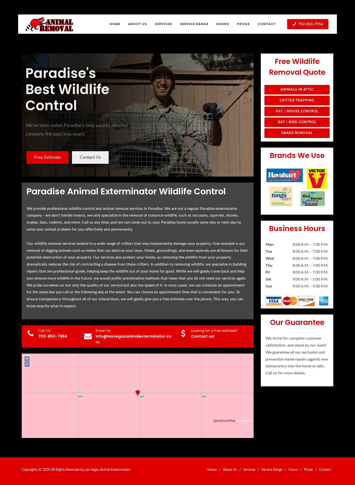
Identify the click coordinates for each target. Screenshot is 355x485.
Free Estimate (47, 157)
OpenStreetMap (224, 421)
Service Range (272, 469)
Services (249, 469)
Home (212, 469)
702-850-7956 (310, 24)
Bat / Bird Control (297, 122)
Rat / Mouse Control (297, 111)
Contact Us (90, 157)
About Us (230, 469)
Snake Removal (297, 133)
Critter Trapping (297, 100)
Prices (308, 469)
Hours (293, 469)
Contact (325, 469)
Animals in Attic (297, 89)
